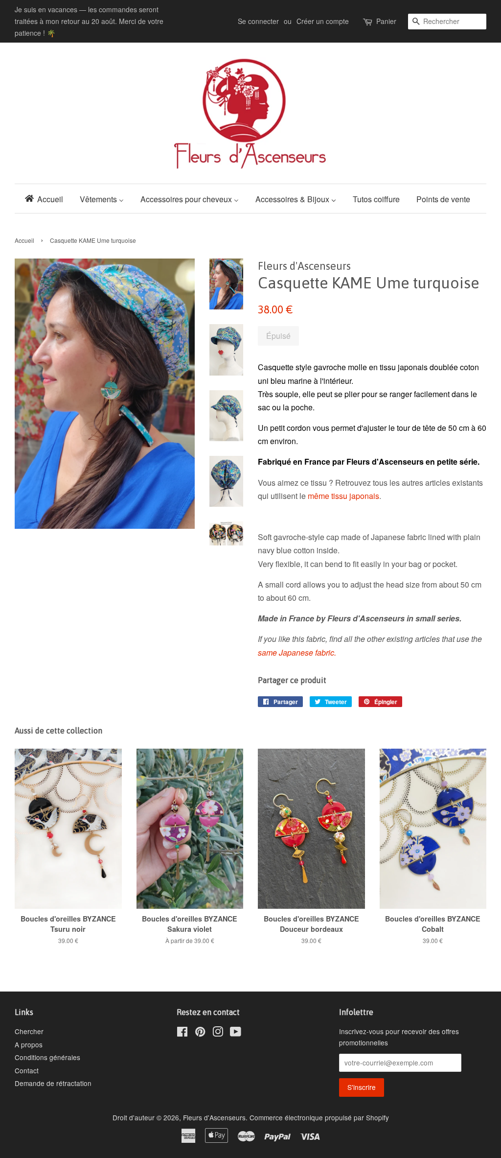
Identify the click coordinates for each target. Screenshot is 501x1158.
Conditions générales (47, 1057)
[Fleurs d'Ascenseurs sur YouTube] (235, 1033)
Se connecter (258, 21)
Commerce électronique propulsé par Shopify (319, 1117)
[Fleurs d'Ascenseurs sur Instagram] (217, 1033)
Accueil (24, 240)
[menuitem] (47, 198)
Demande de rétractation (53, 1083)
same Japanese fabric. (297, 652)
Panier (386, 21)
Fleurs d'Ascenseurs (214, 1117)
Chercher (29, 1031)
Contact (27, 1070)
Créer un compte (322, 21)
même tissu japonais (343, 495)
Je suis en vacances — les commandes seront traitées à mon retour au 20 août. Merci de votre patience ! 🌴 (89, 21)
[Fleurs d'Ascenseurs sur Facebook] (182, 1033)
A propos (29, 1044)
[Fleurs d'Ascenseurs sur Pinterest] (200, 1033)
